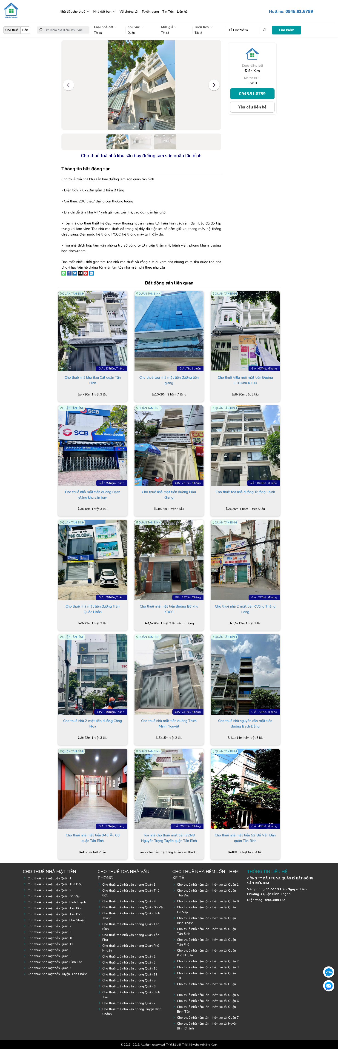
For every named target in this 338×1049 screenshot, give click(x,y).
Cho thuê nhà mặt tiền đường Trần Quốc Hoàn (93, 609)
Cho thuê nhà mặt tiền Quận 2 (49, 926)
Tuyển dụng (150, 11)
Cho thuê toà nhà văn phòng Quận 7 (128, 1003)
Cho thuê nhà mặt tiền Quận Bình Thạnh (57, 902)
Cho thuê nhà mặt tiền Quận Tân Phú (55, 914)
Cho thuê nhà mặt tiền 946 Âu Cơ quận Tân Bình (93, 838)
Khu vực (134, 27)
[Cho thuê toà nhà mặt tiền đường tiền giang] (169, 330)
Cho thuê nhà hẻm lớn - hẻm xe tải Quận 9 (208, 901)
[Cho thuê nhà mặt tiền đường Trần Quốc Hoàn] (92, 559)
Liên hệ (182, 11)
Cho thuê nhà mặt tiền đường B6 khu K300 (169, 609)
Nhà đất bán (102, 11)
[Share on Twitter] (74, 273)
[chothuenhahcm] (11, 10)
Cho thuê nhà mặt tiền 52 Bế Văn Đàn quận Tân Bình (245, 838)
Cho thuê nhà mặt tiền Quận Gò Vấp (54, 896)
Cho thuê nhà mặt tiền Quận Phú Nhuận (56, 920)
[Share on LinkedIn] (91, 273)
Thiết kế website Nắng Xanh (200, 1044)
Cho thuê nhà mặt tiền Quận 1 (49, 878)
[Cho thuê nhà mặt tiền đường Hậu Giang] (169, 445)
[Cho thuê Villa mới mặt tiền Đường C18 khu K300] (245, 330)
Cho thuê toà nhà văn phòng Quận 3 (128, 962)
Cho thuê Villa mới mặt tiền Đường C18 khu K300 (245, 380)
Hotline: (291, 11)
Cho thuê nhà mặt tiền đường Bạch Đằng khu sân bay (92, 494)
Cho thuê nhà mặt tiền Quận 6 (49, 956)
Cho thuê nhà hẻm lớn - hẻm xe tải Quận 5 (208, 995)
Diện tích (202, 27)
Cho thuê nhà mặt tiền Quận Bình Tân (55, 962)
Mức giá (167, 27)
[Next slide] (214, 85)
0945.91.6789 (252, 94)
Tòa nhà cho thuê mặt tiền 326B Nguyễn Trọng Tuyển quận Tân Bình (169, 838)
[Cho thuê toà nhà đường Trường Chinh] (245, 445)
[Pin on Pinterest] (85, 273)
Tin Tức (168, 11)
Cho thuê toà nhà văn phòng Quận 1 (128, 884)
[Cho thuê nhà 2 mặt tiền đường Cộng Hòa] (92, 674)
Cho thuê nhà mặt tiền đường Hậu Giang (169, 494)
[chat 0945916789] (328, 971)
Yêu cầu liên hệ (252, 107)
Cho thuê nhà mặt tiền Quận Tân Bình (55, 908)
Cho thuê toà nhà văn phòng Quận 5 (128, 980)
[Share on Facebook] (69, 273)
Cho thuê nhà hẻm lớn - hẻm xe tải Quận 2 (208, 961)
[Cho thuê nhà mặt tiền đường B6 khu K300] (169, 559)
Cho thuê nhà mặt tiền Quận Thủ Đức (55, 884)
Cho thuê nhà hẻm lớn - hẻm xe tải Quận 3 (208, 967)
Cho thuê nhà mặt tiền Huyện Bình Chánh (58, 974)
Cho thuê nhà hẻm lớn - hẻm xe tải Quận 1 (208, 884)
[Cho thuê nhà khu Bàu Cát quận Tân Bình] (92, 330)
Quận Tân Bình (73, 294)
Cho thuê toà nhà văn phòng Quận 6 (128, 986)
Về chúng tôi (129, 11)
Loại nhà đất (104, 27)
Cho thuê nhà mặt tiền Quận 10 (50, 938)
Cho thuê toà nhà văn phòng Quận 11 (129, 974)
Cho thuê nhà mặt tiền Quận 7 (49, 968)
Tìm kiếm (286, 30)
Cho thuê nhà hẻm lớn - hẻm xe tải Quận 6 (208, 1001)
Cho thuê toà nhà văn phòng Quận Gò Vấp (133, 907)
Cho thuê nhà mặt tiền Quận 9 (49, 890)
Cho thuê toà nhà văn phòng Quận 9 (128, 901)
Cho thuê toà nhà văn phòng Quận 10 (129, 968)
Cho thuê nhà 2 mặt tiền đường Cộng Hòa (92, 723)
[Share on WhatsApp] (63, 273)
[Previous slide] (68, 85)
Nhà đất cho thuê (72, 11)
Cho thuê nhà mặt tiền (49, 871)
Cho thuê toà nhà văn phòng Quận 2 (128, 956)
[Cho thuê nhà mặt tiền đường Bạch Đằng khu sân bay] (92, 445)
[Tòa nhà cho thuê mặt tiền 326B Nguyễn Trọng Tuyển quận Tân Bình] (169, 788)
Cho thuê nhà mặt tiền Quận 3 (49, 932)
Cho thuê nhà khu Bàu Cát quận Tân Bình (93, 380)
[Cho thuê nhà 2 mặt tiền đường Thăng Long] (245, 559)
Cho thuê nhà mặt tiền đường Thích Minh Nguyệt (169, 723)
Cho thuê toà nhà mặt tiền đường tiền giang (169, 380)
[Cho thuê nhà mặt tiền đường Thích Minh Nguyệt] (169, 674)
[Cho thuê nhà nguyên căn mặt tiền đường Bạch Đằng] (245, 674)
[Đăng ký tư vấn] (328, 985)
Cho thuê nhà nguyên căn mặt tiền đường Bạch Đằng (245, 723)
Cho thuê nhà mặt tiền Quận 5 (49, 950)
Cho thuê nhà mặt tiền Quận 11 (50, 944)
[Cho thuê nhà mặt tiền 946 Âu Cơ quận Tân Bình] (92, 788)
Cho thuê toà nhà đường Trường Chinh (245, 492)
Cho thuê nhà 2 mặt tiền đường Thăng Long (245, 609)
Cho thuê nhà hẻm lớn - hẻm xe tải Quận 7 (208, 1017)
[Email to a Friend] (80, 273)
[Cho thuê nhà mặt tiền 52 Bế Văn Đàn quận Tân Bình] (245, 788)
